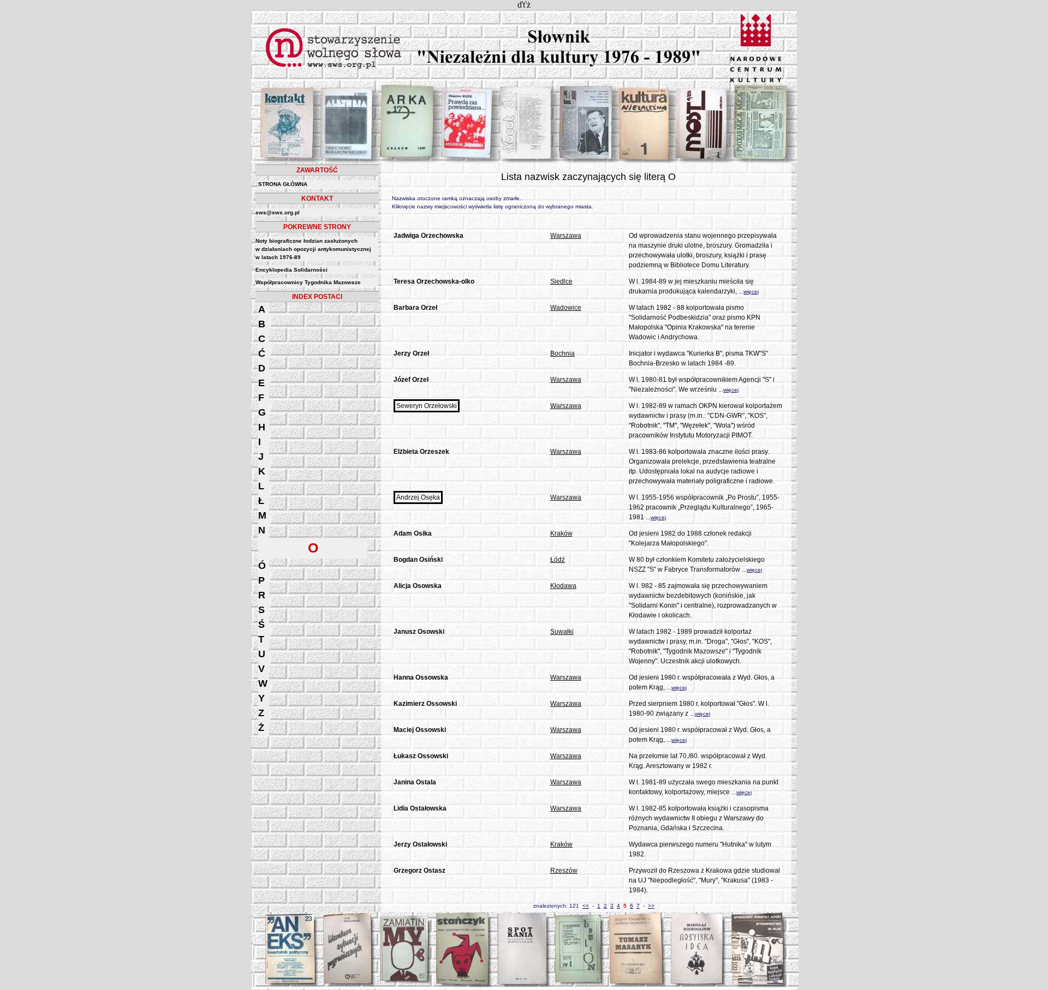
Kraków (561, 533)
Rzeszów (563, 870)
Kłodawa (563, 586)
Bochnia (562, 353)
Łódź (557, 559)
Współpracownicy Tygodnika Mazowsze (308, 282)
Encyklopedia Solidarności (291, 270)
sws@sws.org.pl (277, 212)
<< (585, 906)
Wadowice (565, 307)
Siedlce (561, 281)
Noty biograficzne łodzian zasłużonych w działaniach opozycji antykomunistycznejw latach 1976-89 (313, 249)
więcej (751, 292)
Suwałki (562, 631)
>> (651, 906)
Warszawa (565, 235)
